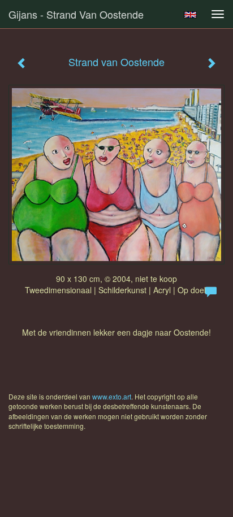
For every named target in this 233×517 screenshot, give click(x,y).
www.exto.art (111, 396)
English (190, 14)
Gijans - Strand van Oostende (76, 14)
